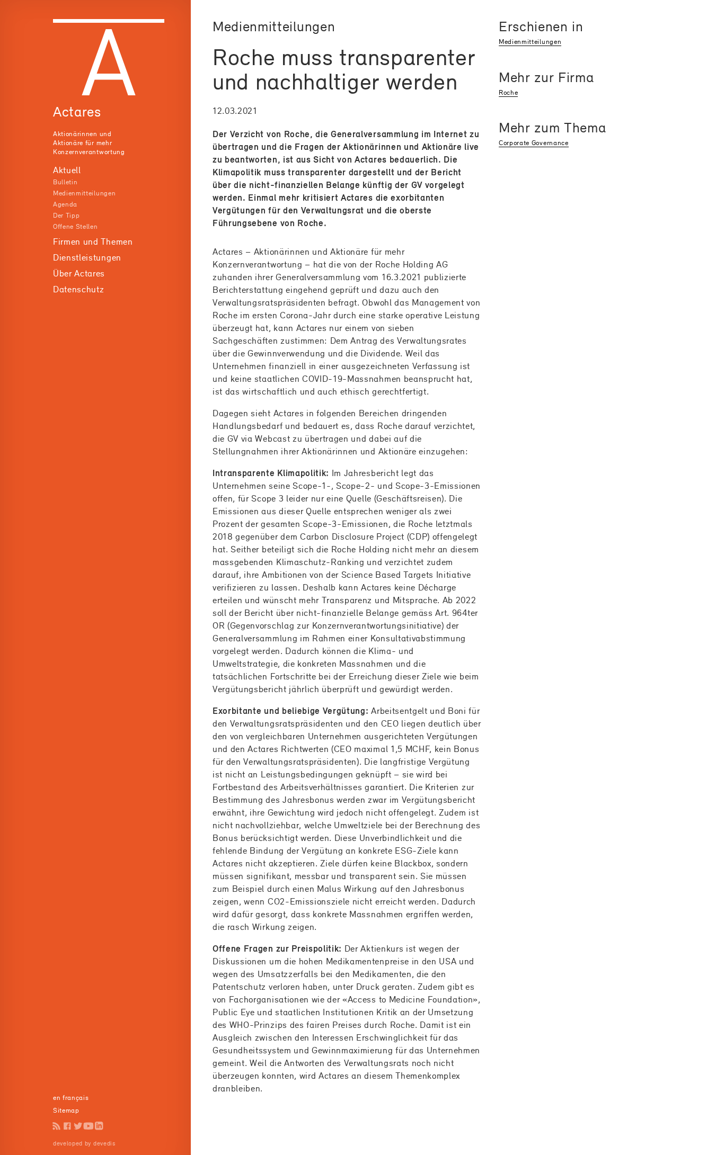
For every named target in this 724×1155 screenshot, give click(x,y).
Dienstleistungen (87, 257)
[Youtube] (88, 1126)
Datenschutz (78, 289)
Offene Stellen (75, 226)
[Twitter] (78, 1126)
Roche (508, 92)
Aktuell (67, 170)
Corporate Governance (534, 143)
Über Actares (79, 273)
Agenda (65, 204)
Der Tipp (66, 215)
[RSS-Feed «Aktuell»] (56, 1126)
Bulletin (65, 182)
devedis (104, 1143)
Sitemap (66, 1110)
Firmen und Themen (93, 241)
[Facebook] (67, 1126)
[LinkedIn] (99, 1126)
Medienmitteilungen (84, 193)
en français (71, 1098)
